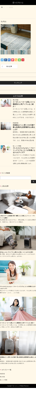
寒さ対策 (15, 100)
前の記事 (9, 66)
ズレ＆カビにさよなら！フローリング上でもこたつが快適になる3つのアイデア (24, 150)
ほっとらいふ (16, 385)
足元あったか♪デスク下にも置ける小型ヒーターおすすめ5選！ (17, 252)
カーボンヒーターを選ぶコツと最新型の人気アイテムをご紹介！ (24, 104)
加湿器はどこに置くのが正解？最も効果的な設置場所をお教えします (24, 127)
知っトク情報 (17, 146)
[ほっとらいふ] (18, 3)
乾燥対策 (15, 123)
